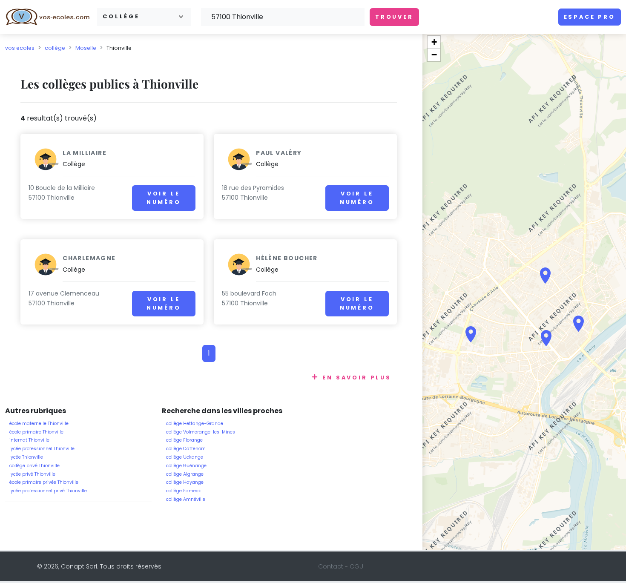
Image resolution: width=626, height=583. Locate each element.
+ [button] (434, 42)
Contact (330, 566)
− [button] (434, 54)
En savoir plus (356, 377)
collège (55, 48)
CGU (356, 566)
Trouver (394, 16)
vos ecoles (19, 48)
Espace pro (589, 16)
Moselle (85, 48)
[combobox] (144, 17)
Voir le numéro (163, 198)
